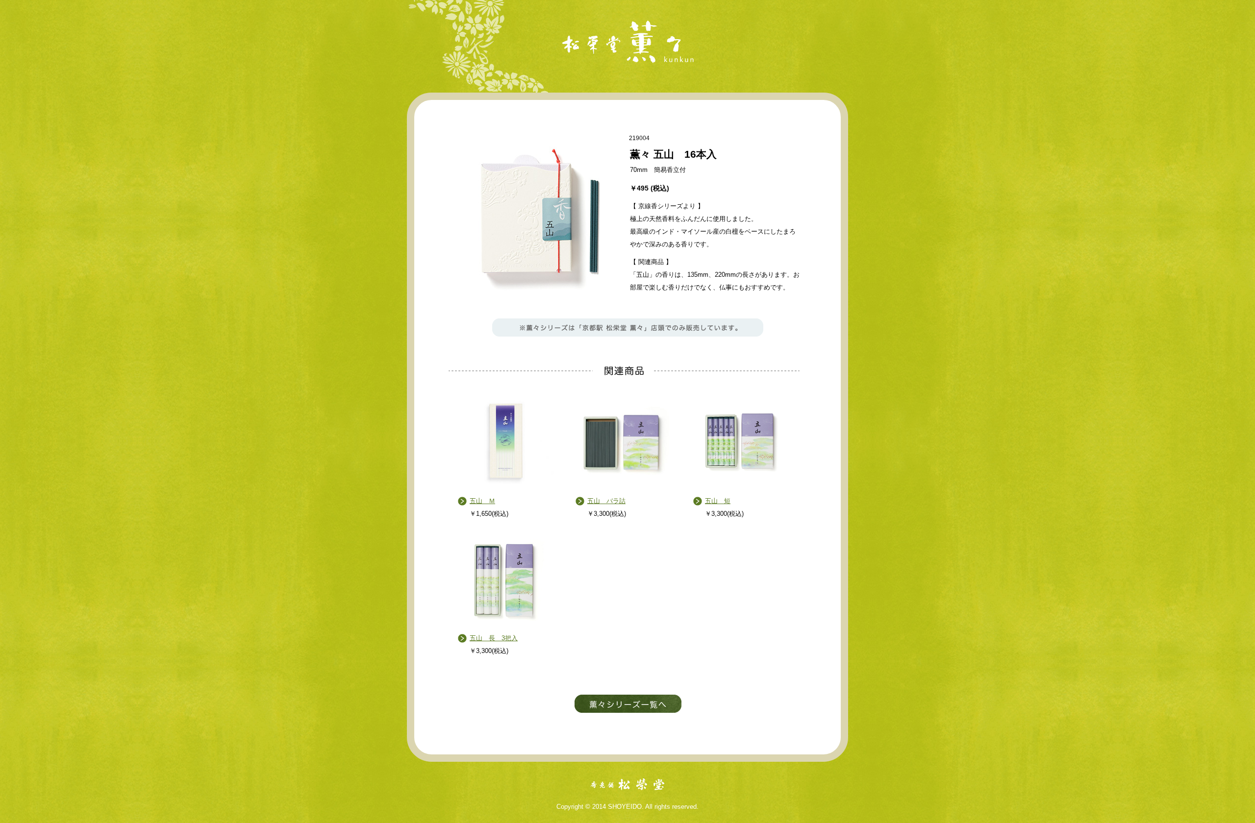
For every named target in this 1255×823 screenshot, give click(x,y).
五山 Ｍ (482, 501)
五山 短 (717, 501)
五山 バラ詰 (606, 501)
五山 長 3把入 (494, 638)
